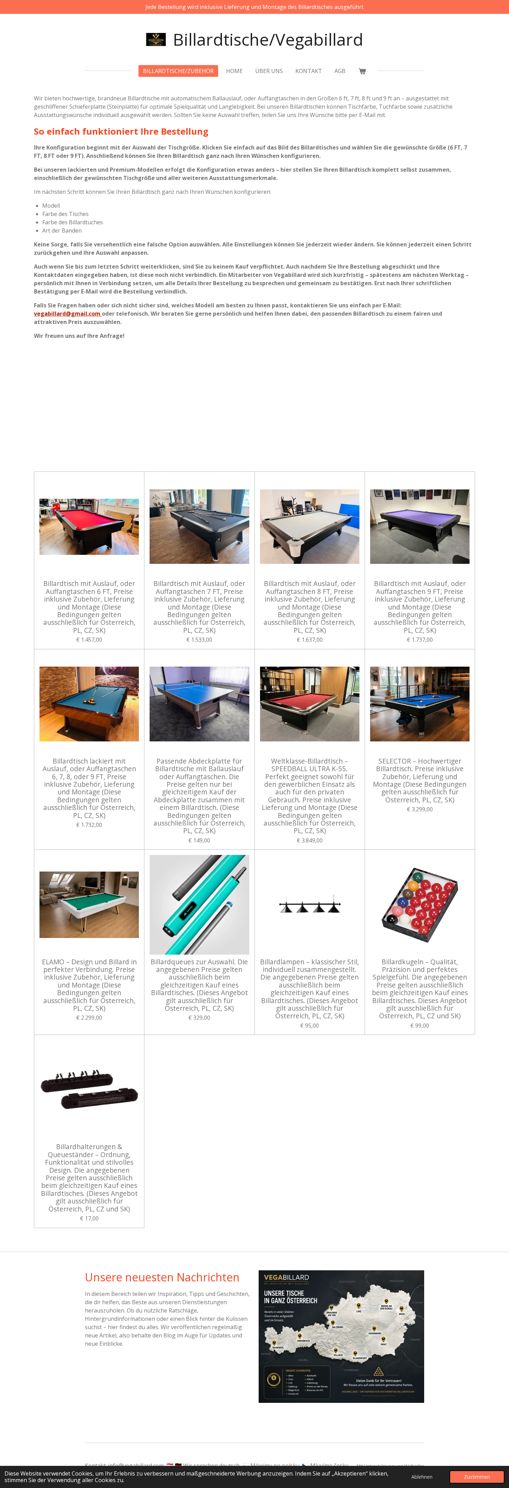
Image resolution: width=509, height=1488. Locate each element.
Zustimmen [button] (477, 1476)
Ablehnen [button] (421, 1476)
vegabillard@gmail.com (68, 313)
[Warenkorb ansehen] (362, 71)
